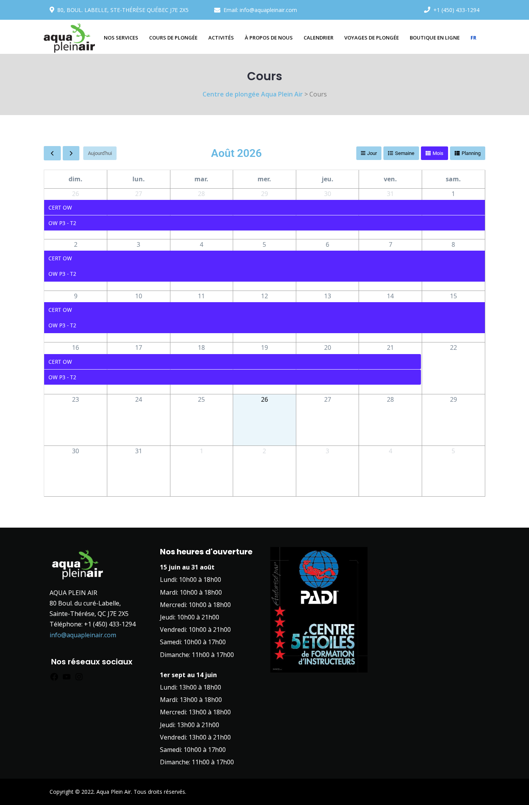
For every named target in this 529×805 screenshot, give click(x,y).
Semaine (404, 153)
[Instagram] (79, 678)
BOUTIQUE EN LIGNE (435, 37)
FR (473, 37)
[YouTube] (66, 678)
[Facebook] (54, 678)
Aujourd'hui (100, 153)
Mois (438, 153)
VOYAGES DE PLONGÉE (371, 37)
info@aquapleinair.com (268, 10)
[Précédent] (52, 153)
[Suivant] (71, 153)
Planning (471, 153)
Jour (372, 153)
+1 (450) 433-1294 (456, 10)
